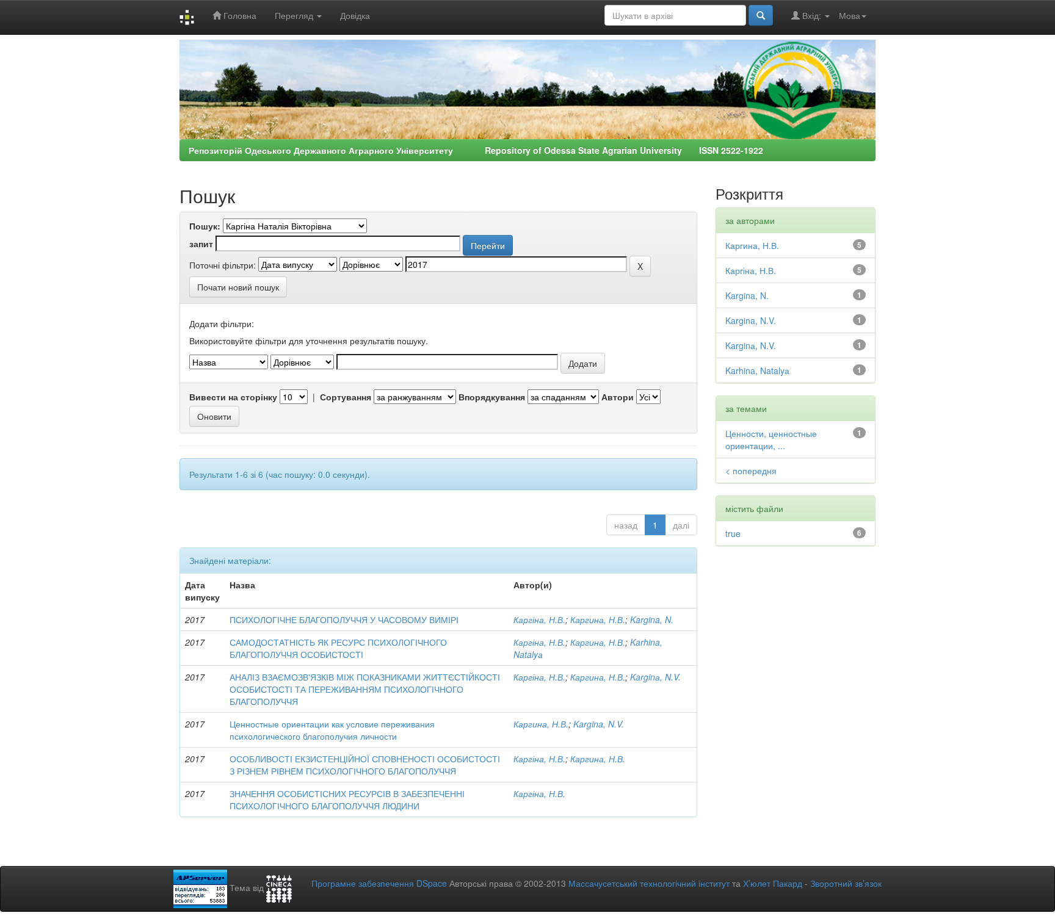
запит (201, 243)
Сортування (345, 397)
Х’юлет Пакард (772, 883)
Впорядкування (492, 397)
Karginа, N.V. (655, 677)
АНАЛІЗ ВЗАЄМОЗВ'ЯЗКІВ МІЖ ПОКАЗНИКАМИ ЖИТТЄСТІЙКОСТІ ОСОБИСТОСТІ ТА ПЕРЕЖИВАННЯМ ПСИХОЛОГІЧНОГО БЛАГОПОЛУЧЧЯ (365, 689)
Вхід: (812, 15)
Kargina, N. (651, 619)
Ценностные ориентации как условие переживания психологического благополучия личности (332, 730)
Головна (238, 15)
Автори (617, 397)
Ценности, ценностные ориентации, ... (771, 439)
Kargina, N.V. (598, 724)
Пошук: (204, 226)
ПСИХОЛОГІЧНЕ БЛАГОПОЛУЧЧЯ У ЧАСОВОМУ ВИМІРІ (344, 619)
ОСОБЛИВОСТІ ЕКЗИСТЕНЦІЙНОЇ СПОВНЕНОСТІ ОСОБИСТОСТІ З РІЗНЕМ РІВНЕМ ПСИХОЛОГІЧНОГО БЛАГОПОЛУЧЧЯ (365, 765)
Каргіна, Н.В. (539, 619)
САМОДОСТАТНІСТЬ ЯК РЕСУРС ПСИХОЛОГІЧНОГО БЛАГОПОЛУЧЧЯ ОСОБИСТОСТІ (338, 648)
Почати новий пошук (238, 287)
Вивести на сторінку (233, 397)
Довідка (355, 15)
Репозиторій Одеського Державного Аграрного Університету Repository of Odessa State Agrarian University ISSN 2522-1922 (476, 150)
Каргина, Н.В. (597, 619)
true (733, 533)
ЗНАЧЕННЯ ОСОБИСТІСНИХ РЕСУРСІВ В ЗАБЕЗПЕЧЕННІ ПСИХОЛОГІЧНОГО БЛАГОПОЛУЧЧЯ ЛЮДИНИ (347, 799)
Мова (849, 15)
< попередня (751, 470)
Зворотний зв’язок (846, 883)
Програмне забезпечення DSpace (379, 883)
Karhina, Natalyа (757, 370)
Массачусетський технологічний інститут (649, 883)
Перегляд (295, 15)
